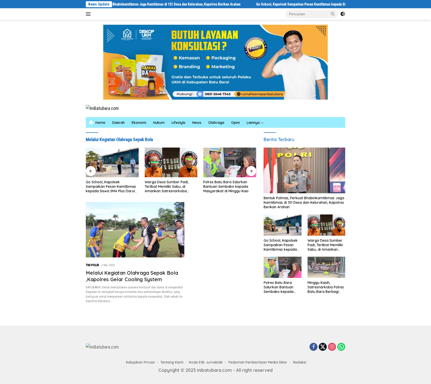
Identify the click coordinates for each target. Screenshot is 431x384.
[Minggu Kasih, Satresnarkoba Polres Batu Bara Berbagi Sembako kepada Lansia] (326, 267)
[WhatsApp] (341, 347)
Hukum (159, 122)
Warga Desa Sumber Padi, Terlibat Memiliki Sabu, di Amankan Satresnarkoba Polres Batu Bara (167, 186)
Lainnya (253, 122)
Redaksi (299, 362)
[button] (333, 14)
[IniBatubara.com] (102, 108)
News (196, 122)
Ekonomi (139, 122)
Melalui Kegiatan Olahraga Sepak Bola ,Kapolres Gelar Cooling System (132, 276)
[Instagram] (332, 347)
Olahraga (216, 122)
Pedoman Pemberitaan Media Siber (257, 362)
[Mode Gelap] (342, 14)
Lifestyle (178, 122)
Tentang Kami (171, 362)
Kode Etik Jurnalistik (206, 362)
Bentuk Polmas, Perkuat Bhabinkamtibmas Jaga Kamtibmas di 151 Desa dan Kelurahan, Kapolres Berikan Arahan (139, 4)
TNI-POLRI (92, 265)
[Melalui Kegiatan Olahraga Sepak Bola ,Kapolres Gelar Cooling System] (135, 229)
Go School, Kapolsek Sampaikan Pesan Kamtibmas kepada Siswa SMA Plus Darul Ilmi (299, 4)
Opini (235, 122)
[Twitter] (323, 347)
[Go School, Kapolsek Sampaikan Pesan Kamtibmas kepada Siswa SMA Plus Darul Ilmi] (112, 162)
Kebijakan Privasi (140, 362)
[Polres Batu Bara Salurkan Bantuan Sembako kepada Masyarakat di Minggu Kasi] (229, 162)
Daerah (118, 122)
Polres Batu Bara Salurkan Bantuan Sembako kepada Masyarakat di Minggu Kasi (225, 186)
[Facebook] (314, 347)
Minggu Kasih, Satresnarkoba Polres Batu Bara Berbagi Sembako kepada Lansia (326, 287)
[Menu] (89, 14)
